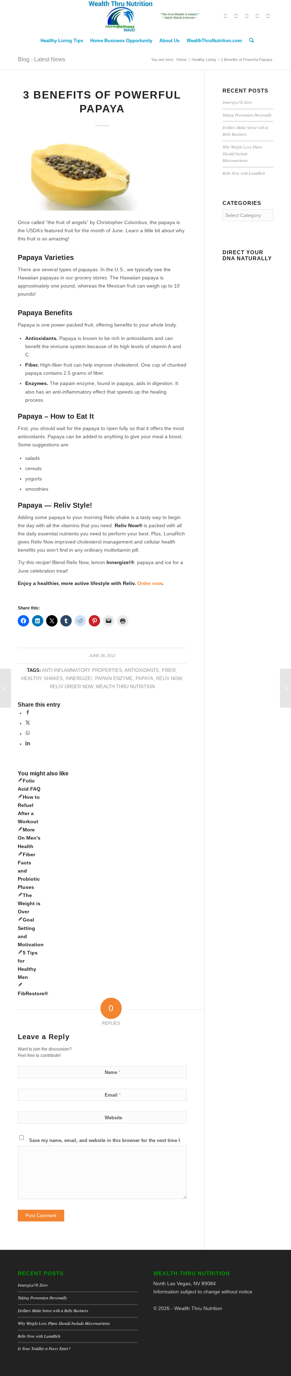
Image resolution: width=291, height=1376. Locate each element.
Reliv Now (169, 678)
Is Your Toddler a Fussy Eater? (44, 1348)
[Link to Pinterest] (246, 16)
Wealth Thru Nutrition (125, 686)
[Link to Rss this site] (268, 16)
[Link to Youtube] (257, 16)
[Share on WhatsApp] (27, 733)
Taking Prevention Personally (247, 115)
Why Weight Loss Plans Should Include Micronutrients (242, 153)
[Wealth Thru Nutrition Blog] (145, 16)
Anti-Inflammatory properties (82, 670)
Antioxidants (142, 670)
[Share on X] (27, 723)
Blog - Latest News (41, 59)
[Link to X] (225, 16)
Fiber (169, 670)
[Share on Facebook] (27, 713)
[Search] (250, 41)
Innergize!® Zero (237, 102)
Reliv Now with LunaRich (244, 173)
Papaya (144, 678)
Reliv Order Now (71, 686)
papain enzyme (114, 678)
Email (113, 1095)
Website (113, 1117)
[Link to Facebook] (236, 16)
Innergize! (79, 678)
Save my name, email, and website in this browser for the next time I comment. (104, 1144)
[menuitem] (62, 41)
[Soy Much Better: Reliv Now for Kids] (5, 688)
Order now (149, 583)
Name (112, 1072)
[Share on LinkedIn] (27, 744)
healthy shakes (42, 678)
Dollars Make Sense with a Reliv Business (53, 1310)
